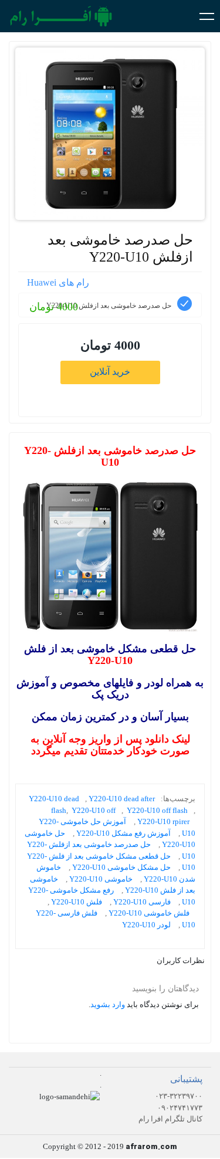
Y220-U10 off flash (157, 810)
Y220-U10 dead (54, 798)
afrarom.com (151, 1147)
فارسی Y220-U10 (142, 901)
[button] (206, 16)
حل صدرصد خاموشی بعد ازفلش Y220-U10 (120, 248)
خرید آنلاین (110, 372)
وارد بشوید (107, 1004)
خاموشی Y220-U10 (101, 879)
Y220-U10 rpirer (163, 821)
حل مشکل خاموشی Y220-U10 (121, 867)
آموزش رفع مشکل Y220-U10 (123, 833)
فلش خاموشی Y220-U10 (149, 913)
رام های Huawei (58, 282)
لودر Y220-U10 (146, 924)
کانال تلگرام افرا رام (170, 1118)
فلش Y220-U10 (76, 901)
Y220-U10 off (94, 810)
